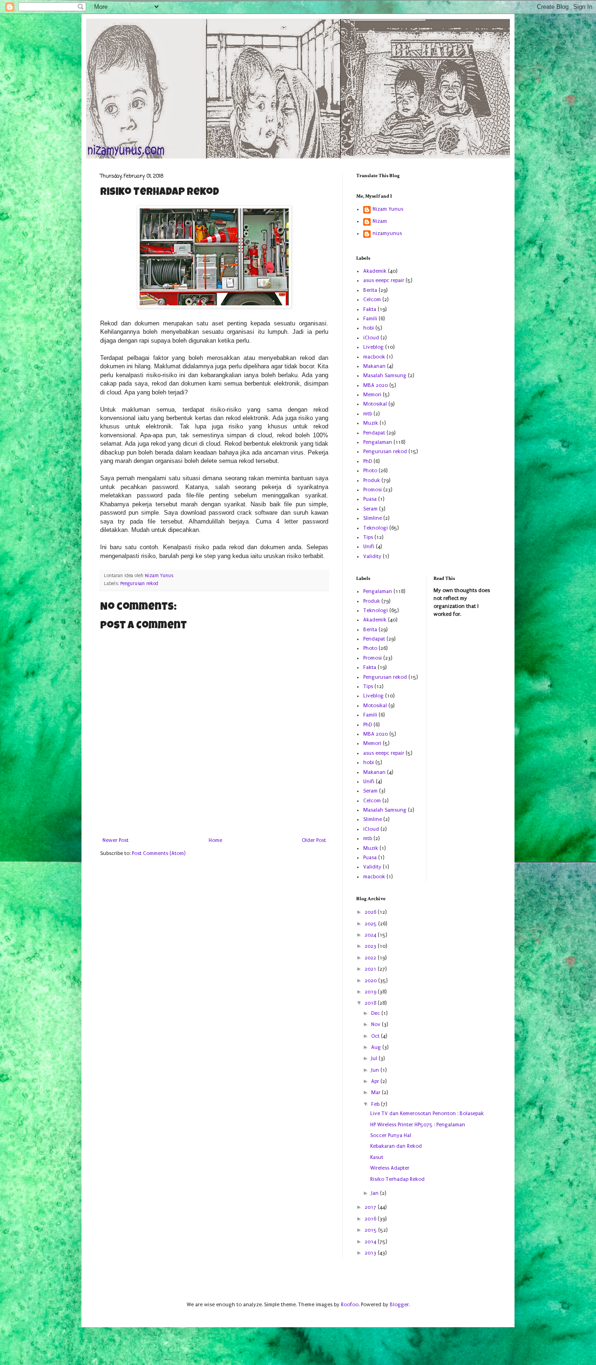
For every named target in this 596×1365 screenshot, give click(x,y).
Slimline (372, 518)
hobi (368, 328)
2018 (371, 1003)
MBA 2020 (375, 385)
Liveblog (373, 347)
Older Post (314, 840)
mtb (367, 414)
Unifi (368, 547)
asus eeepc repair (383, 280)
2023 (371, 946)
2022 (371, 958)
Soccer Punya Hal (390, 1135)
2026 (371, 912)
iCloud (371, 338)
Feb (376, 1104)
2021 (371, 969)
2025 (371, 924)
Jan (375, 1193)
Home (215, 840)
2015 (371, 1230)
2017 (371, 1207)
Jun (375, 1070)
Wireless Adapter (389, 1168)
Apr (375, 1081)
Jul (375, 1058)
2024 (371, 935)
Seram (370, 509)
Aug (376, 1047)
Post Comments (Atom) (158, 853)
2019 (371, 992)
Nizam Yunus (387, 209)
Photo (370, 471)
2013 (371, 1253)
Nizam (379, 221)
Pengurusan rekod (139, 583)
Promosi (372, 490)
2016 (371, 1219)
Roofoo (350, 1305)
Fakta (369, 309)
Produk (371, 480)
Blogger (399, 1305)
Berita (370, 290)
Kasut (376, 1157)
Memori (372, 395)
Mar (376, 1092)
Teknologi (375, 528)
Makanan (374, 366)
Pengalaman (377, 442)
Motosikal (375, 404)
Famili (370, 319)
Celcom (372, 299)
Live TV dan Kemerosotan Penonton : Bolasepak (427, 1113)
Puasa (370, 499)
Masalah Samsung (384, 375)
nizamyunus (387, 233)
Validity (372, 556)
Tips (368, 537)
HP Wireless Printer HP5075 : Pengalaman (417, 1125)
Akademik (374, 271)
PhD (367, 461)
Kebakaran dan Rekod (396, 1146)
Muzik (370, 423)
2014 (371, 1242)
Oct (376, 1036)
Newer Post (115, 840)
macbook (374, 357)
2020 (371, 981)
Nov (376, 1024)
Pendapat (374, 433)
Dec (376, 1013)
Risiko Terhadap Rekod (397, 1179)
